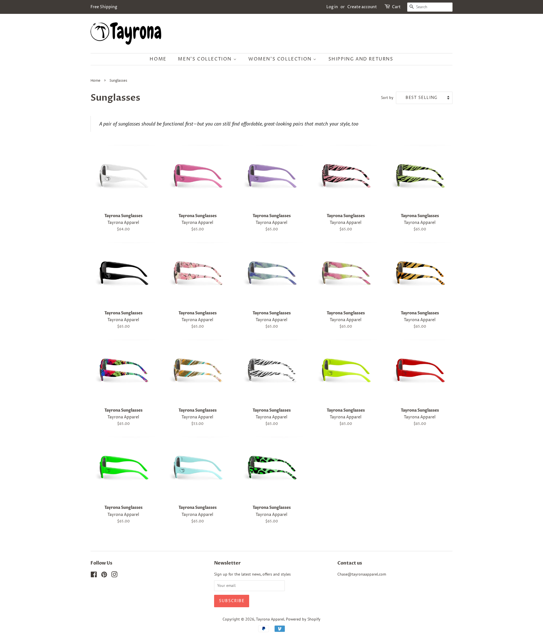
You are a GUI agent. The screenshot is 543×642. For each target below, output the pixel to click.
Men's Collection (205, 59)
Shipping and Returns (360, 59)
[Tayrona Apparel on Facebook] (93, 575)
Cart (396, 7)
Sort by (387, 97)
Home (158, 59)
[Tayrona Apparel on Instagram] (114, 575)
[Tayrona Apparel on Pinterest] (104, 575)
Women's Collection (280, 59)
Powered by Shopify (303, 619)
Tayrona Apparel (270, 619)
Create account (362, 7)
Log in (332, 7)
